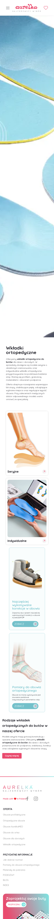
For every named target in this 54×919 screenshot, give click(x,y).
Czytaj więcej (12, 755)
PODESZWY (8, 875)
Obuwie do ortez (11, 832)
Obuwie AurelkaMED (13, 826)
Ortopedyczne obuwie (14, 820)
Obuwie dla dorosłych (14, 838)
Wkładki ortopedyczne (14, 844)
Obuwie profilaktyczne (14, 814)
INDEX (6, 885)
